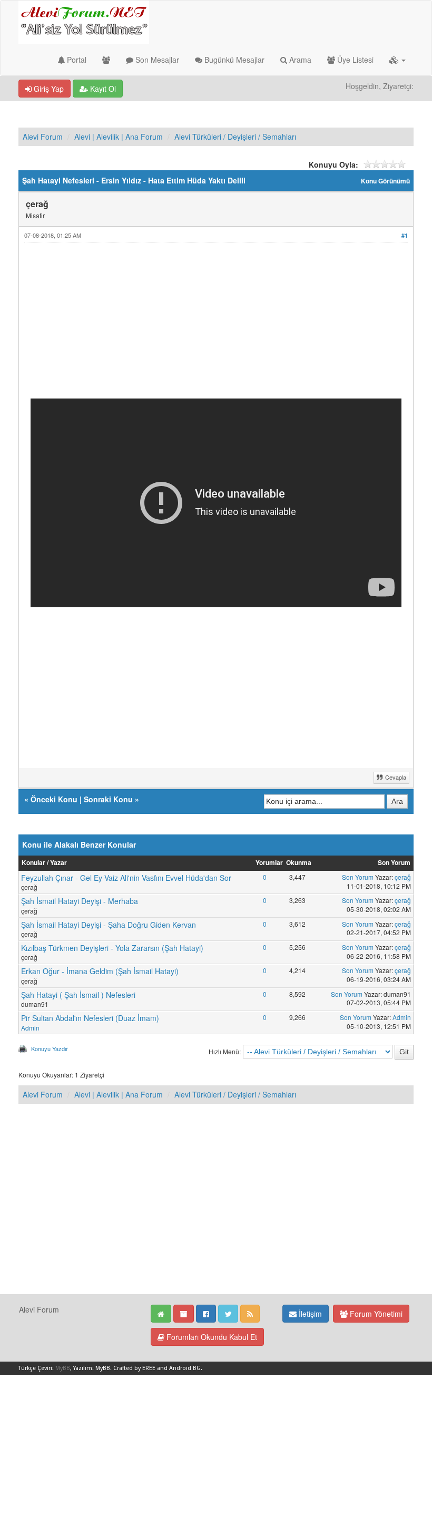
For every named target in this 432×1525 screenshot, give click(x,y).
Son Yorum (358, 876)
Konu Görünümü (385, 181)
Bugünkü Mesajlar (233, 59)
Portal (75, 59)
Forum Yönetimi (375, 1313)
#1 (404, 235)
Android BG (185, 1368)
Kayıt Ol (102, 88)
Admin (30, 1027)
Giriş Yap (48, 88)
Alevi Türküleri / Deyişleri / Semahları (235, 136)
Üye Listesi (354, 59)
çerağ (403, 876)
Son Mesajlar (156, 59)
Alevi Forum (43, 136)
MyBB (62, 1368)
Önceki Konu (54, 799)
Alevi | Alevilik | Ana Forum (118, 136)
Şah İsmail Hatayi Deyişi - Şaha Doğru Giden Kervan (108, 924)
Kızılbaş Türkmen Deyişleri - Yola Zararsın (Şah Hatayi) (112, 948)
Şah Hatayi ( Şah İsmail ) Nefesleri (78, 994)
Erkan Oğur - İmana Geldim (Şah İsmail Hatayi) (100, 971)
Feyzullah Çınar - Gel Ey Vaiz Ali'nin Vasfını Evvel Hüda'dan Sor (126, 877)
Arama (299, 59)
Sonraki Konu (108, 799)
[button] (397, 59)
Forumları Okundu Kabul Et (210, 1337)
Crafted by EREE (134, 1368)
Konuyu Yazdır (49, 1048)
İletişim (309, 1313)
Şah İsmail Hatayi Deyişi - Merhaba (79, 901)
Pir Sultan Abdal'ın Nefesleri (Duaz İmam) (90, 1018)
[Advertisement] (216, 325)
